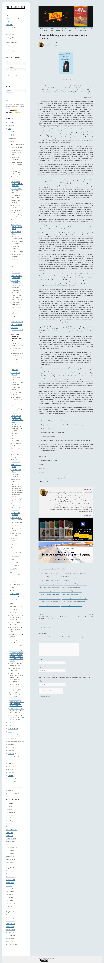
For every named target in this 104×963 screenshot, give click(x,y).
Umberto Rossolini (11, 935)
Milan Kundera (66, 580)
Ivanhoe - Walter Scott (17, 321)
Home (8, 15)
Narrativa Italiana (14, 553)
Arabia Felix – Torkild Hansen (85, 616)
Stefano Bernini (10, 926)
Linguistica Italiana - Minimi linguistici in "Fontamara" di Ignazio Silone (16, 641)
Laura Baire (9, 885)
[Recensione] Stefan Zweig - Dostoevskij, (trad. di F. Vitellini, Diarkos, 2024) (16, 710)
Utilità (9, 790)
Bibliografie (9, 31)
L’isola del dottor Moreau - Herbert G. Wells (16, 450)
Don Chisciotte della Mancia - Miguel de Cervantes (16, 190)
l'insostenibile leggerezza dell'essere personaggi (50, 601)
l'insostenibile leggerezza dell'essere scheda (49, 605)
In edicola (10, 760)
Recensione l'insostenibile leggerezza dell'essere (75, 584)
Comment (41, 641)
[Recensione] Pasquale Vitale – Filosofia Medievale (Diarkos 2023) (16, 695)
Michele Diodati (10, 897)
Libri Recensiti (11, 138)
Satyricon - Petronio (16, 522)
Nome (8, 61)
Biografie (12, 141)
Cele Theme (41, 958)
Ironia (9, 725)
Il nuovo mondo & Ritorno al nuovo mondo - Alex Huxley (16, 297)
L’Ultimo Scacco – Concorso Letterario (13, 38)
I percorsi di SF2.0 (12, 757)
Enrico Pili (8, 844)
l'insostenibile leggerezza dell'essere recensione (74, 601)
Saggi (9, 128)
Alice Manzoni (9, 809)
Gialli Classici (13, 562)
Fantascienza (13, 556)
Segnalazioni (11, 779)
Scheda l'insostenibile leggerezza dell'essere (71, 587)
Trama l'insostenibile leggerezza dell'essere (49, 594)
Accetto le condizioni (13, 76)
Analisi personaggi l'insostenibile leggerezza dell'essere (74, 573)
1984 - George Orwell (16, 147)
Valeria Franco (10, 938)
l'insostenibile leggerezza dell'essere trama (71, 605)
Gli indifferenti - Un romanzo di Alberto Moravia (16, 226)
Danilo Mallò (9, 835)
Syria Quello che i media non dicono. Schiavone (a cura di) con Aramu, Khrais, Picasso (52, 617)
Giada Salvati (9, 862)
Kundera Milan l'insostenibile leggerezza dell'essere (72, 577)
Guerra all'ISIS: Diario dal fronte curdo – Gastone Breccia (15, 629)
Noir (11, 571)
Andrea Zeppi (9, 821)
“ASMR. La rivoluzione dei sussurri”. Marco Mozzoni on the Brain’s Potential (16, 717)
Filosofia (10, 125)
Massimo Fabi (10, 891)
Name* (41, 659)
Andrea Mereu (10, 818)
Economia (10, 747)
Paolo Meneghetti (10, 903)
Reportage (12, 609)
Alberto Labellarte (11, 803)
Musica (10, 769)
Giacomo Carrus (10, 859)
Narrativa (12, 578)
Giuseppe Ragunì (10, 877)
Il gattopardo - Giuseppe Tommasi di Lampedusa (17, 261)
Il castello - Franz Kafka (17, 251)
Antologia (10, 122)
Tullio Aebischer (10, 932)
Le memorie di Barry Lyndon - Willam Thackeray (16, 411)
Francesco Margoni (11, 850)
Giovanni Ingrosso (11, 871)
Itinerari (10, 766)
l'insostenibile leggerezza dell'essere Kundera (50, 598)
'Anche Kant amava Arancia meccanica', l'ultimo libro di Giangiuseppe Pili (16, 617)
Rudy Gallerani (10, 912)
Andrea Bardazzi (10, 812)
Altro (11, 581)
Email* (40, 667)
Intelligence (13, 600)
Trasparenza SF (10, 34)
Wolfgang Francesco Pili (12, 944)
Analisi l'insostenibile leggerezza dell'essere (49, 573)
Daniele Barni (9, 832)
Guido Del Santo (10, 879)
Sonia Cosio (9, 915)
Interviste (10, 763)
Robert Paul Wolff (10, 909)
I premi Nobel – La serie (16, 597)
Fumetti (12, 559)
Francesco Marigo (11, 853)
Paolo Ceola (9, 900)
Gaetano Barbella (10, 856)
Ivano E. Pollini (10, 882)
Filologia (10, 750)
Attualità (10, 732)
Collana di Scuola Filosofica (15, 741)
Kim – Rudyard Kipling (16, 324)
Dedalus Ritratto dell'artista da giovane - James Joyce (17, 183)
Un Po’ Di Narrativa (13, 728)
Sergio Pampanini (10, 921)
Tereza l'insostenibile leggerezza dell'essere (49, 591)
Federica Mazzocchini (11, 847)
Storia (9, 135)
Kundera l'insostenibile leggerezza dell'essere (50, 580)
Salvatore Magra (10, 918)
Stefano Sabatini (10, 929)
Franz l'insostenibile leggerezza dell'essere (49, 577)
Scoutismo (10, 775)
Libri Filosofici (13, 568)
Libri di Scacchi (14, 575)
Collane (12, 587)
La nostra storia (10, 45)
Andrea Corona (10, 815)
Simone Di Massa (10, 923)
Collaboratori (9, 24)
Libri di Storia (13, 565)
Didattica (10, 744)
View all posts (88, 515)
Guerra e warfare (14, 593)
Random (10, 722)
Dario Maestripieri (11, 838)
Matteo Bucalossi (10, 894)
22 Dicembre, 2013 (52, 46)
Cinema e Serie (12, 738)
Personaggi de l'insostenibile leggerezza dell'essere (51, 584)
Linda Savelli (9, 888)
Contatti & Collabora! (11, 42)
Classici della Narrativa (16, 144)
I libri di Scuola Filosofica (12, 18)
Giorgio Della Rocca (11, 868)
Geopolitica (13, 590)
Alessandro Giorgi (10, 806)
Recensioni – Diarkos (15, 606)
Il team (8, 21)
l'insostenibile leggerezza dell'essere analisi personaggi (75, 598)
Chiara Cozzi (9, 827)
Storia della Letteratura (14, 787)
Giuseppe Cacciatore (11, 874)
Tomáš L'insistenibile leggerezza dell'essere (71, 591)
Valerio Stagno (10, 941)
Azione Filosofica (12, 735)
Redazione (9, 906)
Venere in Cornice (12, 793)
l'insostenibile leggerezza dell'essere (70, 594)
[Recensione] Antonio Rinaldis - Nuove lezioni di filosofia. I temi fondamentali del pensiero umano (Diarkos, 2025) (16, 677)
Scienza (10, 132)
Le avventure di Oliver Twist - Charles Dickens (16, 404)
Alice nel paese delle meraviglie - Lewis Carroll (16, 152)
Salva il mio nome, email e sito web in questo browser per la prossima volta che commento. (65, 677)
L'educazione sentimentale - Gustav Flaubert (17, 329)
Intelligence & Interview (12, 28)
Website (41, 681)
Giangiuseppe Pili (10, 865)
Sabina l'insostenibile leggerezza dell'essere (49, 587)
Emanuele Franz (10, 841)
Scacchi (10, 772)
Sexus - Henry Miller (16, 525)
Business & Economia (15, 584)
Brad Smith (9, 824)
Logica (11, 603)
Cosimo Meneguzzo (11, 829)
